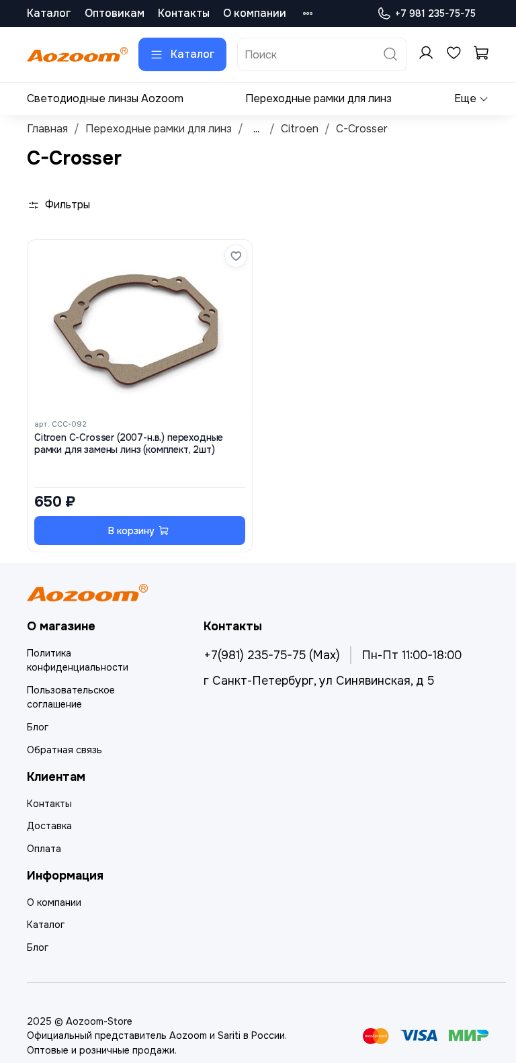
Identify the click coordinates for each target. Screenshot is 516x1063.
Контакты (184, 13)
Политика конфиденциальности (77, 660)
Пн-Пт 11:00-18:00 (411, 655)
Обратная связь (64, 750)
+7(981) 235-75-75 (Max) (272, 655)
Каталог (49, 13)
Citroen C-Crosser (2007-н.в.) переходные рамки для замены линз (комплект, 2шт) (128, 444)
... (256, 129)
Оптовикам (114, 13)
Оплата (44, 849)
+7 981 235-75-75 (435, 13)
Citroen (299, 129)
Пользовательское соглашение (71, 697)
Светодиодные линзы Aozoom (105, 98)
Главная (47, 129)
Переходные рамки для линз (318, 98)
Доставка (49, 826)
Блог (37, 727)
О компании (254, 13)
